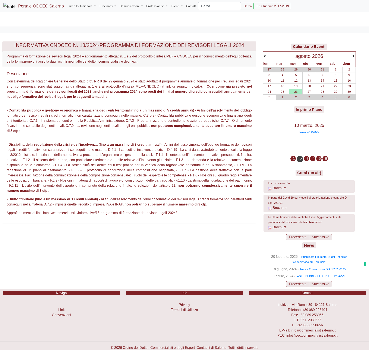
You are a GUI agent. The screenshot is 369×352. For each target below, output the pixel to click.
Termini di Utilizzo (184, 310)
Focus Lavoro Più (279, 183)
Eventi (175, 6)
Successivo (320, 237)
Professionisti (155, 6)
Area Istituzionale (81, 6)
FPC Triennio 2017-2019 (272, 6)
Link (61, 310)
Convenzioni (61, 315)
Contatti (191, 6)
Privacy (184, 305)
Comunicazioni (130, 6)
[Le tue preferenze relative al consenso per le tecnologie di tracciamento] (365, 264)
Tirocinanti (106, 6)
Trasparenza (61, 305)
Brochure (280, 188)
